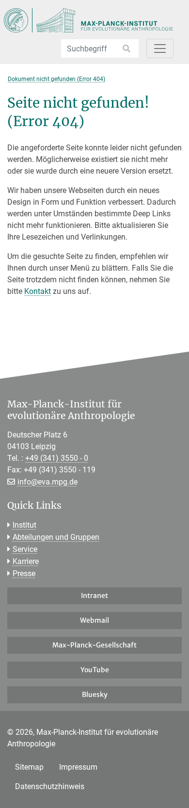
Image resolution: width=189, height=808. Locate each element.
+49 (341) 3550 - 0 (56, 458)
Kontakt (37, 291)
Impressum (78, 767)
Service (25, 549)
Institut (24, 525)
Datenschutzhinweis (49, 786)
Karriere (26, 561)
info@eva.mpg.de (47, 481)
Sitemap (29, 767)
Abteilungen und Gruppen (56, 537)
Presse (24, 573)
